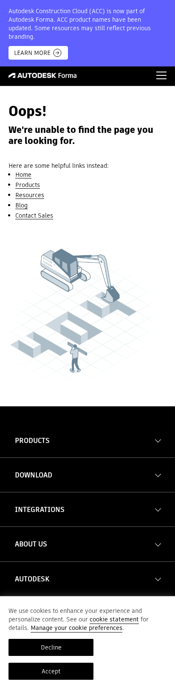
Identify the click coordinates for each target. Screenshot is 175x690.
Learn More (32, 53)
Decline (51, 647)
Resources (29, 195)
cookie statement (114, 619)
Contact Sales (34, 215)
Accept (51, 671)
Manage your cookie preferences (76, 628)
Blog (21, 205)
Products (27, 185)
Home (23, 174)
